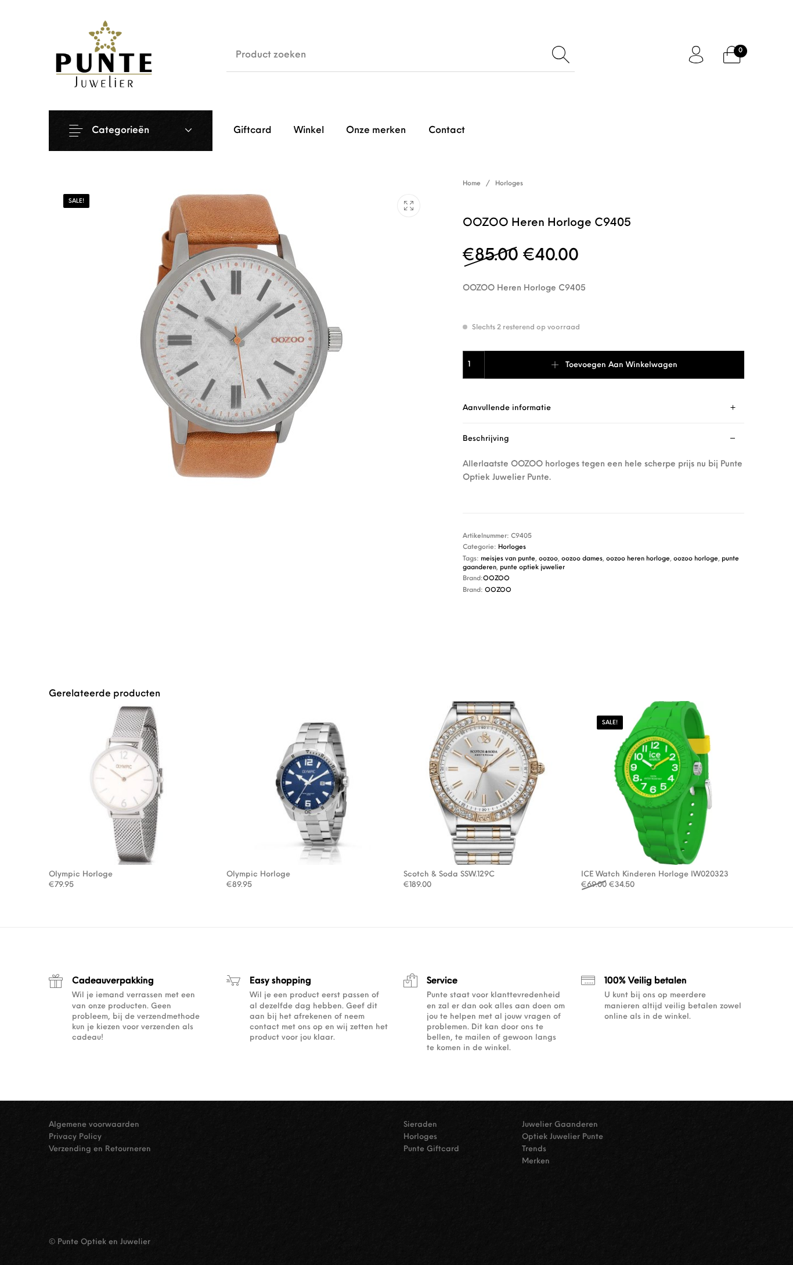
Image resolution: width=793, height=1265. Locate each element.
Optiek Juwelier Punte (562, 1137)
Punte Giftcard (431, 1149)
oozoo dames (582, 559)
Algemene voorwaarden (94, 1125)
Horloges (509, 184)
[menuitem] (252, 130)
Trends (534, 1149)
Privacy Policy (75, 1137)
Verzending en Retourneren (100, 1149)
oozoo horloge (695, 559)
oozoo (548, 559)
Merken (536, 1161)
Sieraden (420, 1125)
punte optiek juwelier (532, 568)
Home (472, 184)
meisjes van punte (508, 559)
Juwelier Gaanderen (560, 1125)
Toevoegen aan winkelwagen (621, 365)
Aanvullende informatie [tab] (507, 408)
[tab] (603, 408)
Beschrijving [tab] (486, 439)
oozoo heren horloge (638, 559)
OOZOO (496, 579)
